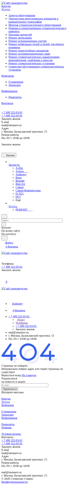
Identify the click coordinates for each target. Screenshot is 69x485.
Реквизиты (15, 97)
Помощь (6, 427)
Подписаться (10, 389)
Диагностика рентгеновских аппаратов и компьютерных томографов (33, 20)
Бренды (6, 398)
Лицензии (14, 85)
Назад (21, 319)
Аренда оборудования (21, 15)
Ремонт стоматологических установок (31, 63)
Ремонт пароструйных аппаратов (28, 50)
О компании (15, 81)
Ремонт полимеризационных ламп (29, 53)
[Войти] (3, 277)
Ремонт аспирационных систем (27, 40)
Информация (9, 417)
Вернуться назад (11, 375)
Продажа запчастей (20, 34)
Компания (7, 405)
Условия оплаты (11, 433)
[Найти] (4, 238)
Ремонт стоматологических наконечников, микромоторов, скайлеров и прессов (34, 58)
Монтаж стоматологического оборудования (34, 24)
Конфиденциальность (14, 481)
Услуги (5, 401)
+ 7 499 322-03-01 (11, 112)
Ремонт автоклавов (20, 37)
